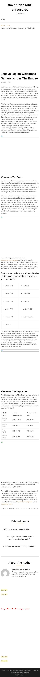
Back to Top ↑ (20, 675)
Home (3, 25)
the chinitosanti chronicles (20, 7)
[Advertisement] (20, 50)
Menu (3, 19)
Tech (8, 25)
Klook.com (4, 590)
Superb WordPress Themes (20, 673)
